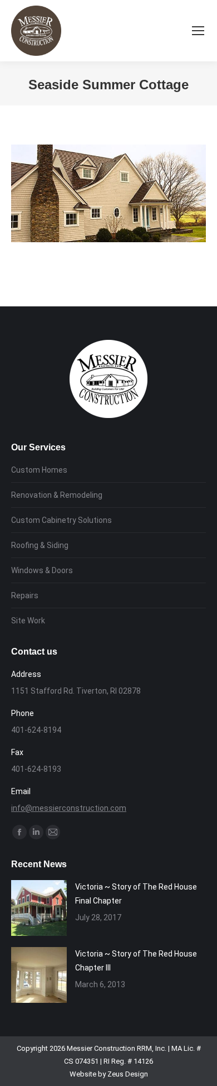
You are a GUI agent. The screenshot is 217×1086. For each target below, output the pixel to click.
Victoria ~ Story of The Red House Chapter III (136, 960)
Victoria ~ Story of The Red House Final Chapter (136, 893)
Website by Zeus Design (109, 1074)
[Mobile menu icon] (198, 31)
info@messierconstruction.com (68, 808)
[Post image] (39, 908)
